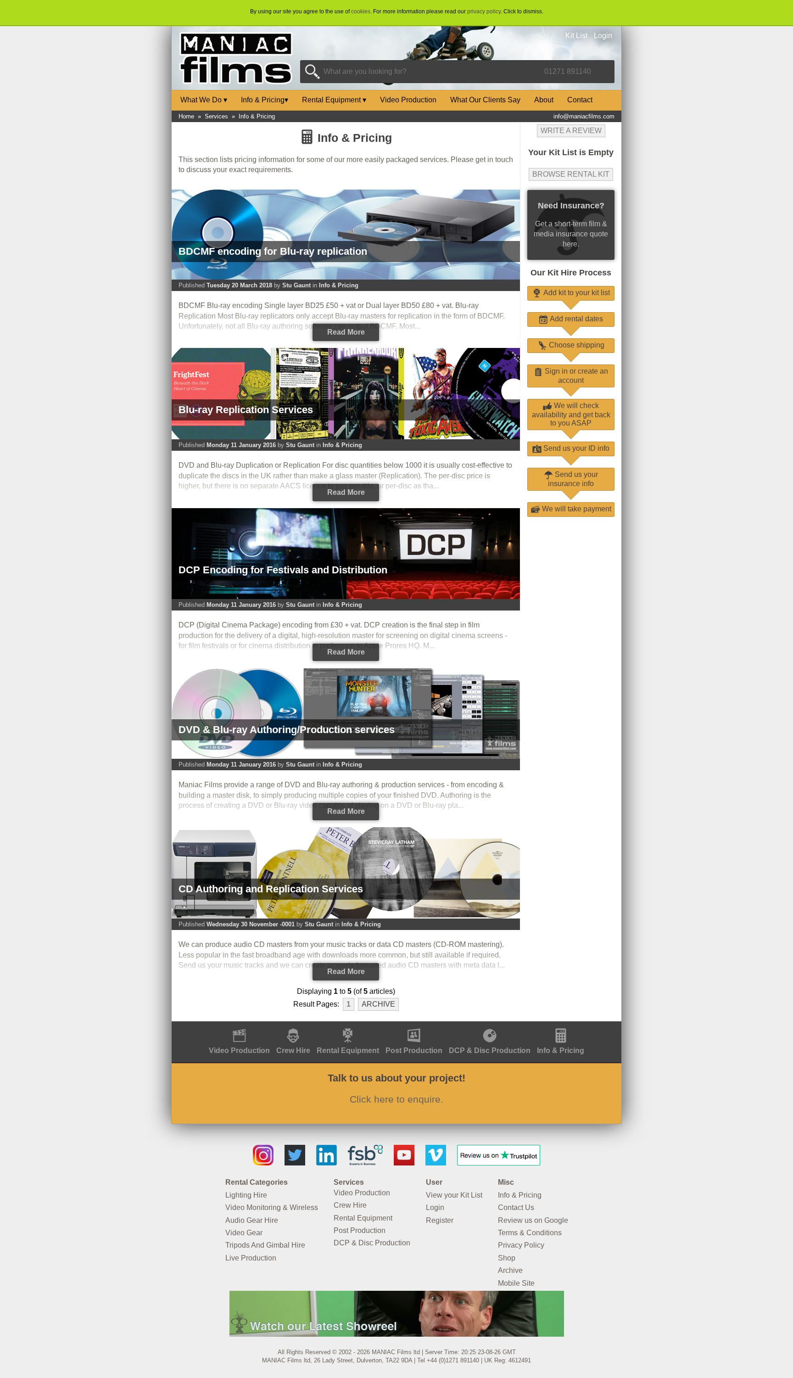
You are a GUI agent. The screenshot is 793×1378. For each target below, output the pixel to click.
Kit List (576, 35)
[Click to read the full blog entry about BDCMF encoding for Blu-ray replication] (346, 277)
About (543, 100)
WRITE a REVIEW (571, 130)
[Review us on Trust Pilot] (498, 1163)
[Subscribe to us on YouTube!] (404, 1163)
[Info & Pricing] (560, 1026)
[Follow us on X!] (295, 1163)
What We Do (203, 100)
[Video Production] (239, 1026)
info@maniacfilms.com (583, 116)
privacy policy (484, 11)
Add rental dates (575, 319)
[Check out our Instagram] (263, 1163)
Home (186, 116)
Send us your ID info (575, 448)
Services (216, 116)
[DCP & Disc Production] (490, 1026)
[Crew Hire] (293, 1026)
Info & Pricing (264, 100)
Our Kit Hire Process (571, 272)
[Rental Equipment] (347, 1026)
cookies (360, 11)
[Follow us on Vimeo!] (435, 1163)
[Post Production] (414, 1026)
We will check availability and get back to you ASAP (571, 414)
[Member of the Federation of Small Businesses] (365, 1163)
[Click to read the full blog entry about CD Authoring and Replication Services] (346, 916)
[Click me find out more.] (396, 1334)
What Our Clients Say (485, 100)
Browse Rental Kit (570, 174)
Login (603, 35)
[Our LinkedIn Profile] (326, 1163)
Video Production (408, 100)
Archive (378, 1004)
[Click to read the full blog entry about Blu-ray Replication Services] (346, 437)
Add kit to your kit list (576, 293)
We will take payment (575, 509)
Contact (579, 100)
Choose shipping (575, 345)
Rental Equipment (334, 100)
